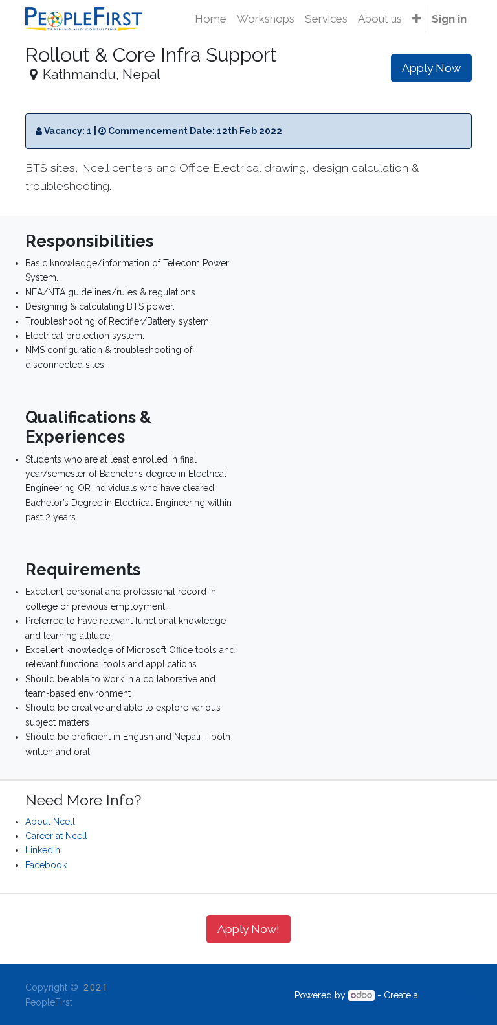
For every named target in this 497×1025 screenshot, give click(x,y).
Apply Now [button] (431, 68)
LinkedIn (42, 850)
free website (446, 995)
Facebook (46, 865)
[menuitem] (211, 19)
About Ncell (50, 821)
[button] (416, 19)
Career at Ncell (56, 836)
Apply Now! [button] (248, 929)
